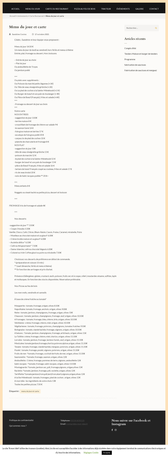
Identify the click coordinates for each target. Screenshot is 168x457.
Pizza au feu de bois (84, 9)
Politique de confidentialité (21, 420)
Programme (129, 59)
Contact (154, 9)
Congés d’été (130, 48)
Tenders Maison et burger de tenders (141, 53)
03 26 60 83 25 (77, 420)
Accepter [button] (106, 453)
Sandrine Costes (19, 34)
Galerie (139, 9)
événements (123, 9)
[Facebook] (112, 430)
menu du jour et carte (30, 391)
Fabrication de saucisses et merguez (140, 70)
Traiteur (106, 9)
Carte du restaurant (57, 9)
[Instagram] (116, 430)
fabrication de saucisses (135, 64)
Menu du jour (32, 9)
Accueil (15, 9)
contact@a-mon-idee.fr (77, 424)
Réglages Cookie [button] (91, 452)
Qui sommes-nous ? (18, 425)
